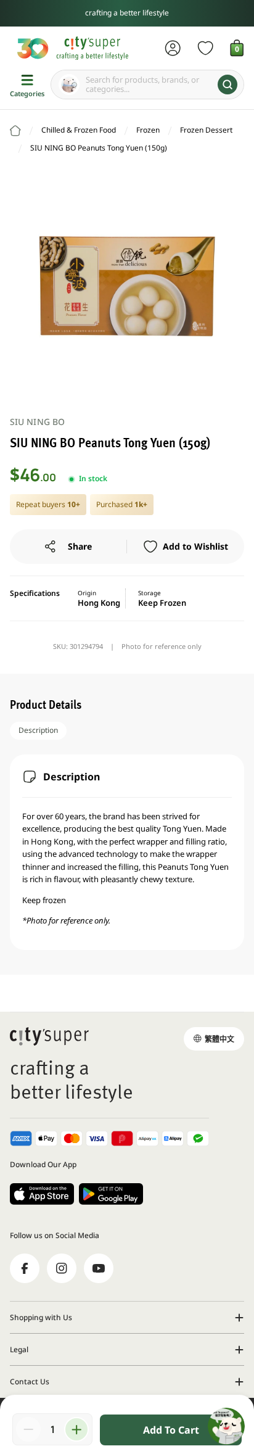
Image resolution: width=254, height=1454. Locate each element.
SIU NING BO (37, 422)
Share (80, 546)
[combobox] (147, 84)
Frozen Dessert (206, 130)
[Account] (173, 48)
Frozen (148, 130)
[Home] (15, 130)
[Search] (227, 84)
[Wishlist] (206, 48)
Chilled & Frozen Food (78, 130)
